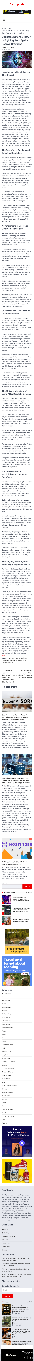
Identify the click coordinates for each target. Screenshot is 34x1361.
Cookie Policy (6, 1246)
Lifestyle (4, 1065)
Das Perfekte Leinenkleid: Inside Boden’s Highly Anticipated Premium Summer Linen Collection (21, 1344)
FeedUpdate (17, 4)
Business (4, 1010)
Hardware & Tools (7, 1044)
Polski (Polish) (6, 1079)
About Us (5, 1229)
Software (4, 1099)
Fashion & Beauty (7, 1027)
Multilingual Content (8, 1068)
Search (4, 883)
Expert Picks (6, 1024)
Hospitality (5, 1055)
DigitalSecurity (20, 660)
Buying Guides (6, 1014)
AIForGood (11, 658)
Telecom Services (7, 1109)
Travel (4, 1113)
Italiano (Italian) (6, 1058)
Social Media (6, 1096)
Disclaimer (5, 1240)
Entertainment (6, 1021)
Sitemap (4, 1250)
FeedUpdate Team (8, 47)
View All (28, 892)
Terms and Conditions (8, 1236)
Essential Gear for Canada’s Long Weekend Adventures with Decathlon (21, 1319)
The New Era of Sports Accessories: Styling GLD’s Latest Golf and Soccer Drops (20, 1307)
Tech (3, 656)
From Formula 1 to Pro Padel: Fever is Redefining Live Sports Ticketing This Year (21, 909)
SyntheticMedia (7, 663)
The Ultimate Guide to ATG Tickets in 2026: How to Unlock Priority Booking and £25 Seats (21, 1331)
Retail (3, 1082)
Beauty (4, 1004)
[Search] (30, 20)
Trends (4, 1119)
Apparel (4, 997)
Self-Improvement (7, 1092)
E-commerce (6, 1017)
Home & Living (6, 1051)
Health (4, 1048)
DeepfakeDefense (8, 660)
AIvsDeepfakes (21, 658)
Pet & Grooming (7, 1075)
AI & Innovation (6, 993)
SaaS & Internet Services (9, 1085)
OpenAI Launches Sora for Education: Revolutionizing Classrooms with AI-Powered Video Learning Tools (15, 717)
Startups (4, 1102)
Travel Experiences (8, 1116)
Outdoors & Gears (7, 1072)
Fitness (4, 1034)
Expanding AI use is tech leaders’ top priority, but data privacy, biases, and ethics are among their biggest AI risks (16, 780)
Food (3, 1038)
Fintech (4, 1031)
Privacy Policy (6, 1243)
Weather (4, 1123)
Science (4, 1089)
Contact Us (5, 1233)
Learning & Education (8, 1061)
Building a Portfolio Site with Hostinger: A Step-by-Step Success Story (17, 863)
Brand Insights (6, 1007)
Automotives (6, 1000)
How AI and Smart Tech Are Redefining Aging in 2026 (21, 920)
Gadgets (4, 1041)
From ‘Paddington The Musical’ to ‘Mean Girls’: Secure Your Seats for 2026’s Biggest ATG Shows (21, 900)
